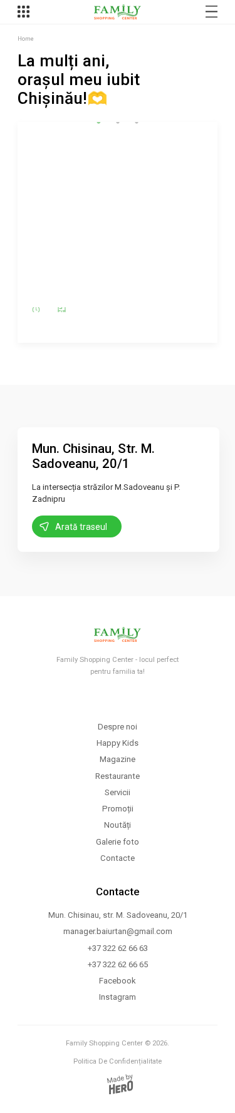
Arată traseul (81, 527)
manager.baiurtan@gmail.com (117, 931)
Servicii (117, 792)
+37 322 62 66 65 (118, 964)
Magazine (117, 759)
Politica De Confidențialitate (117, 1061)
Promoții (117, 808)
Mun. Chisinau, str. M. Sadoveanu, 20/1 (117, 915)
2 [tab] (118, 122)
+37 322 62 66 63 (118, 948)
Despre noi (117, 726)
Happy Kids (117, 743)
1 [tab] (99, 122)
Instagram (117, 997)
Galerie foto (117, 841)
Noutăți (117, 825)
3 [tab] (136, 122)
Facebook (117, 980)
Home (26, 38)
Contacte (117, 858)
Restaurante (117, 776)
